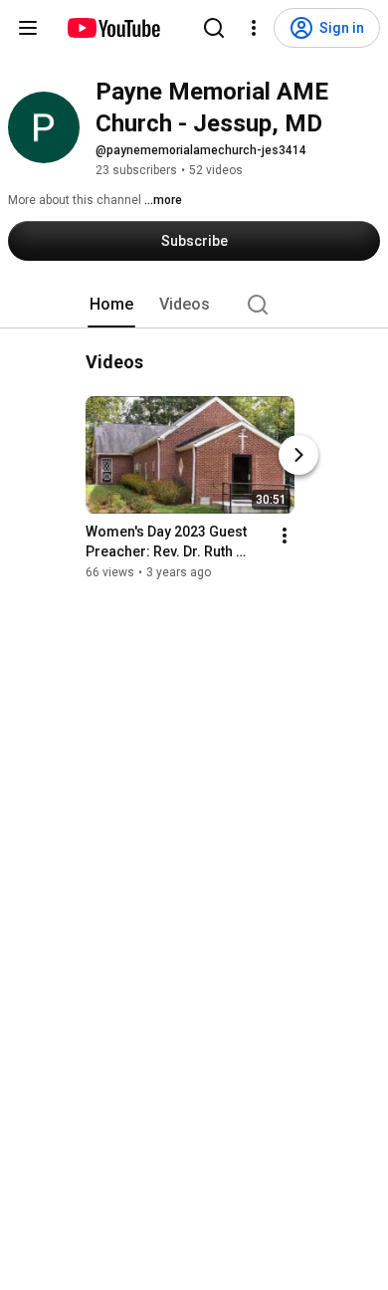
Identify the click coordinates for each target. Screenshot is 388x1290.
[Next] (298, 455)
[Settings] (254, 28)
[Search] (214, 28)
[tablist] (194, 304)
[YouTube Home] (113, 28)
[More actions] (284, 535)
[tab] (111, 304)
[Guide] (28, 28)
